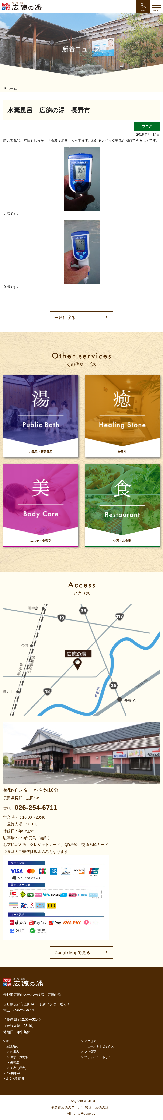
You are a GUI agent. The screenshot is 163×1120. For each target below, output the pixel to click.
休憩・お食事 (19, 1057)
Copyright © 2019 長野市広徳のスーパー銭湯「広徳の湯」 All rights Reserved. (81, 1107)
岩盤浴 (14, 1062)
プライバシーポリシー (99, 1057)
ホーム (10, 1041)
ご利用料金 (13, 1073)
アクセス (90, 1041)
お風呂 (14, 1051)
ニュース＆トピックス (99, 1046)
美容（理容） (19, 1068)
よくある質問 (15, 1078)
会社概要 (90, 1051)
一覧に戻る (65, 317)
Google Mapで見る (72, 952)
